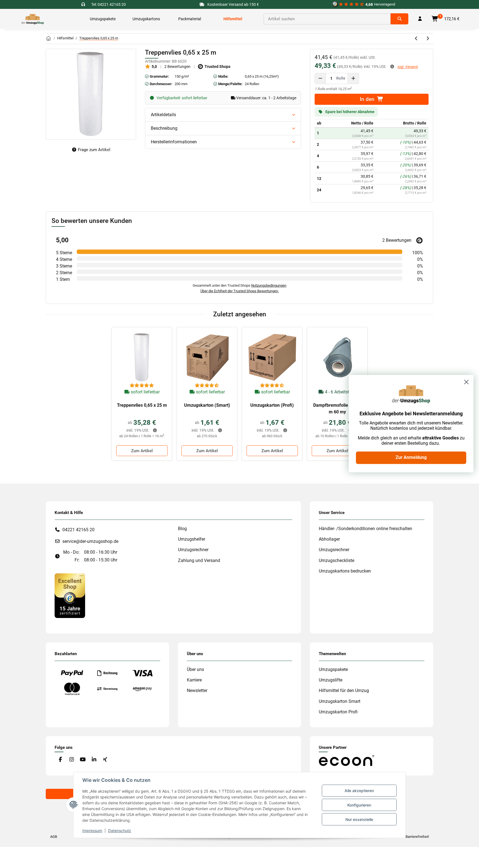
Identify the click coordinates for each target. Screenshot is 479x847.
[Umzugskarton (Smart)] (207, 357)
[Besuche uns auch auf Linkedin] (94, 759)
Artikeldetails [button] (163, 114)
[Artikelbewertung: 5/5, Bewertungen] (142, 385)
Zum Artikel (142, 450)
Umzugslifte (330, 680)
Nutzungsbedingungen (268, 285)
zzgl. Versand (408, 67)
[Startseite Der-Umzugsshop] (48, 38)
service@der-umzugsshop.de (90, 541)
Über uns (195, 669)
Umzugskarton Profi (338, 711)
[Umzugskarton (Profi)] (272, 357)
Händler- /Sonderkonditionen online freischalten (365, 528)
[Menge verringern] (320, 78)
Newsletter (197, 690)
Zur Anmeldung (411, 457)
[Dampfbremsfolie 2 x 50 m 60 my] (337, 357)
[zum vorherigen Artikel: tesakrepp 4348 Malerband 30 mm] (416, 39)
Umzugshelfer (191, 539)
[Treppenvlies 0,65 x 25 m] (141, 357)
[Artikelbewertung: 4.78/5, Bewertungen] (272, 385)
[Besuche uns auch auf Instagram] (71, 759)
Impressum (92, 830)
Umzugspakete (333, 669)
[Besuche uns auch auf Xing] (105, 759)
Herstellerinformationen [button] (174, 141)
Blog (182, 528)
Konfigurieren (359, 805)
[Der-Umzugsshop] (32, 18)
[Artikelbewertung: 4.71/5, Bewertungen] (207, 385)
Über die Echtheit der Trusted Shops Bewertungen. (239, 291)
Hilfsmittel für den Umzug (344, 690)
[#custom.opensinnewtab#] (70, 595)
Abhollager (329, 539)
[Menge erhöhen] (353, 78)
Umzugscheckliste (336, 560)
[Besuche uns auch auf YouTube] (82, 759)
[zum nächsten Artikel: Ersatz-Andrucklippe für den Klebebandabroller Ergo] (427, 39)
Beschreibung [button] (164, 128)
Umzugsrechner (193, 549)
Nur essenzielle (359, 819)
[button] (420, 19)
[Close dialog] (466, 382)
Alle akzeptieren (359, 790)
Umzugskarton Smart (339, 701)
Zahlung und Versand (199, 560)
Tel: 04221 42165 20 (108, 4)
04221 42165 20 (78, 529)
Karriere (194, 680)
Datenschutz (119, 830)
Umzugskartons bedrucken (345, 571)
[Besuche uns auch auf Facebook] (60, 759)
